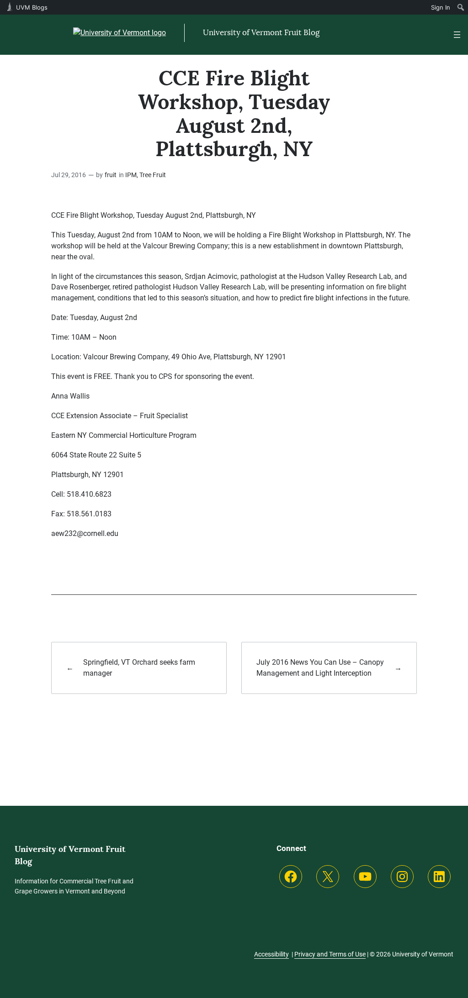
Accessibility (271, 954)
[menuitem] (461, 7)
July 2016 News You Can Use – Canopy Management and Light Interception (320, 668)
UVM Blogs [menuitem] (32, 7)
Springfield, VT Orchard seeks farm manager (139, 668)
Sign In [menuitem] (440, 7)
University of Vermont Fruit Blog (261, 32)
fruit (111, 175)
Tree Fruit (152, 175)
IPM (131, 175)
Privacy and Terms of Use (330, 954)
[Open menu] (457, 35)
